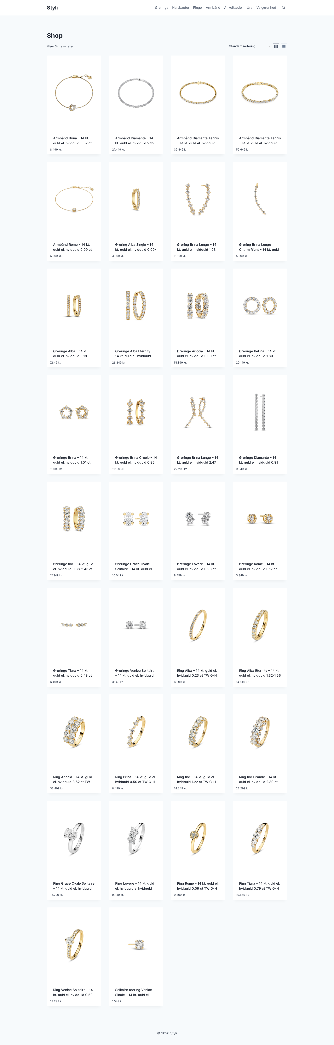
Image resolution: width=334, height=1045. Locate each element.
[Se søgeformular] (283, 7)
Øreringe (161, 7)
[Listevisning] (284, 46)
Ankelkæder (233, 7)
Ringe (197, 7)
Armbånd (213, 7)
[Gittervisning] (276, 46)
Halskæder (180, 7)
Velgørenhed (266, 7)
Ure (249, 7)
